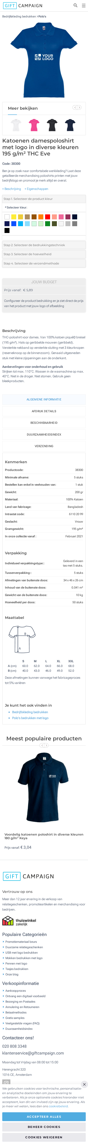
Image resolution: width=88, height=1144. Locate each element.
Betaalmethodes (15, 1012)
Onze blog (12, 974)
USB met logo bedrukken (21, 952)
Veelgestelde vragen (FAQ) (22, 1023)
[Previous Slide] (74, 107)
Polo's (42, 16)
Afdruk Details (44, 411)
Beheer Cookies (44, 1127)
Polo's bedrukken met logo (30, 718)
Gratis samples (14, 1018)
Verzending (44, 446)
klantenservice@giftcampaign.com (33, 1053)
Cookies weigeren (44, 1137)
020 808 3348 (14, 1046)
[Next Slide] (79, 107)
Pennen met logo (16, 963)
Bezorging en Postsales (20, 1001)
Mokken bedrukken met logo (23, 958)
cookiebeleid (58, 1106)
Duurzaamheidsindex (44, 434)
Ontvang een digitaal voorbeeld (25, 996)
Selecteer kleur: (16, 207)
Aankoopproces (15, 990)
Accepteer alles (44, 1116)
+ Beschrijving (11, 189)
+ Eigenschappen (36, 189)
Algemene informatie (44, 399)
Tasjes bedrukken (16, 969)
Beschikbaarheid (44, 422)
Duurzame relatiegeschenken (24, 947)
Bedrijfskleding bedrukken (19, 16)
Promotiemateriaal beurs (21, 941)
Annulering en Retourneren (22, 1007)
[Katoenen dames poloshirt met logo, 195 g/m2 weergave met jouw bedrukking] (44, 60)
